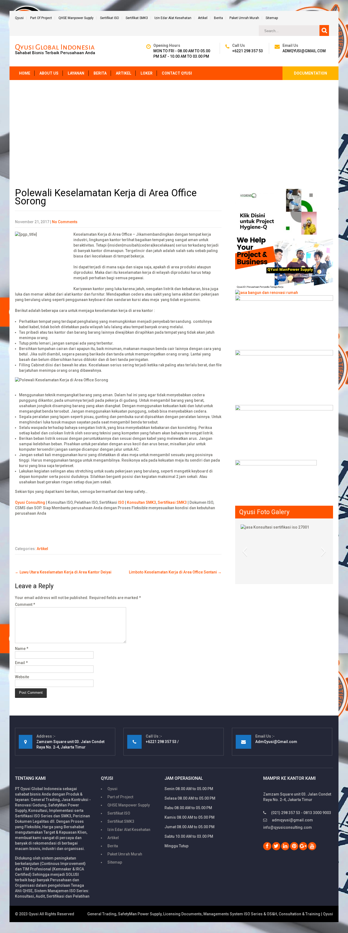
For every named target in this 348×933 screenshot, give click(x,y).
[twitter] (276, 846)
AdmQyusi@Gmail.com (304, 51)
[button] (244, 551)
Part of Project (41, 18)
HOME (24, 73)
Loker (147, 73)
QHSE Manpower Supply (76, 18)
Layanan (76, 73)
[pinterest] (294, 846)
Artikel (202, 18)
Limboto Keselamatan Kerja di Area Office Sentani (175, 572)
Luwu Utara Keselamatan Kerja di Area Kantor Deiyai (63, 572)
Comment (25, 604)
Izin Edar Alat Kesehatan (172, 18)
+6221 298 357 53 (247, 51)
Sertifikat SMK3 (137, 18)
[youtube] (312, 846)
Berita (218, 18)
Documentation (310, 73)
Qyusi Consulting (30, 502)
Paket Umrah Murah (244, 18)
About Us (48, 73)
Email (21, 663)
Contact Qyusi (177, 73)
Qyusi (19, 18)
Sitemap (272, 18)
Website (22, 677)
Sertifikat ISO (109, 18)
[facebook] (267, 846)
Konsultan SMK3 (141, 502)
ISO (121, 502)
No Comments (64, 222)
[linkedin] (285, 846)
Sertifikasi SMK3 (172, 502)
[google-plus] (303, 846)
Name (21, 648)
